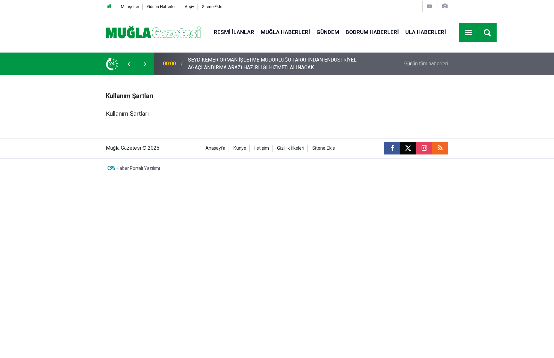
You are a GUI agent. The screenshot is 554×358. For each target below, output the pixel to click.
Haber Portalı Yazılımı (138, 168)
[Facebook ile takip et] (392, 148)
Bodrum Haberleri (372, 32)
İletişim (261, 148)
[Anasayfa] (109, 6)
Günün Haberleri (162, 6)
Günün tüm (426, 64)
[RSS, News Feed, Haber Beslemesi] (440, 148)
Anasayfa (215, 148)
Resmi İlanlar (234, 32)
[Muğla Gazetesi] (153, 32)
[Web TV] (429, 6)
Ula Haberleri (425, 32)
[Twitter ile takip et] (408, 148)
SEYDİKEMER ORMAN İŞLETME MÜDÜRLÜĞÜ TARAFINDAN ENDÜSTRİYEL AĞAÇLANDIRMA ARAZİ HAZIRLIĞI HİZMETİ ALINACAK (272, 64)
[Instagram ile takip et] (424, 148)
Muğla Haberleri (285, 32)
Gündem (327, 32)
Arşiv (189, 6)
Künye (239, 148)
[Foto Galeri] (444, 6)
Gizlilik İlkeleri (290, 148)
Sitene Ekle (212, 6)
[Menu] (468, 33)
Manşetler (130, 6)
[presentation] (129, 64)
